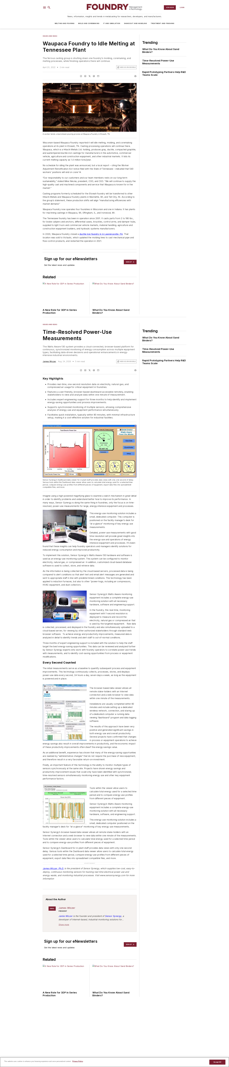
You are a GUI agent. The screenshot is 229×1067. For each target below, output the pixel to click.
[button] (44, 7)
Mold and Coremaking (88, 23)
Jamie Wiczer (66, 916)
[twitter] (89, 76)
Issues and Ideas (50, 36)
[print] (135, 76)
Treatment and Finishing (162, 23)
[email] (98, 76)
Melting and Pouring (65, 23)
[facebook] (81, 76)
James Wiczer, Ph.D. (53, 868)
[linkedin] (85, 76)
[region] (114, 1062)
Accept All (217, 1062)
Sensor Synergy (113, 916)
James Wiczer (49, 361)
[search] (49, 7)
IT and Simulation (111, 23)
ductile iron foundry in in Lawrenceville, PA (101, 234)
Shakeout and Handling (135, 23)
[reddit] (94, 76)
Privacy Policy (77, 1061)
